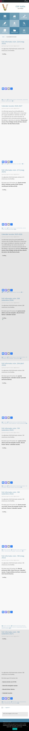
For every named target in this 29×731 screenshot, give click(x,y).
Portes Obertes (5, 423)
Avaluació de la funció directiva (19, 625)
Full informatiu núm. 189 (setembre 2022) (11, 493)
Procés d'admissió (12, 423)
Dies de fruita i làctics (20, 357)
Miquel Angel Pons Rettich (8, 108)
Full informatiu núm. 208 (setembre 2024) (11, 299)
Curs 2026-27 (19, 163)
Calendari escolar (12, 99)
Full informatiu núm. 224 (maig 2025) (13, 42)
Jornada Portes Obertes (21, 422)
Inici (3, 37)
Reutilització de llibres (9, 229)
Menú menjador (10, 358)
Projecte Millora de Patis (21, 627)
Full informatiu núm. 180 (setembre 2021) (11, 633)
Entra (27, 1)
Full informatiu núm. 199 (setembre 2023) (11, 429)
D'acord (15, 728)
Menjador (13, 551)
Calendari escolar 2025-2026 (12, 234)
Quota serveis (9, 101)
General (4, 549)
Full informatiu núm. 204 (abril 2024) (13, 364)
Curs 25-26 (18, 292)
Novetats (5, 99)
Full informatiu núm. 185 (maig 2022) (13, 557)
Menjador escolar (10, 487)
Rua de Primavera (5, 628)
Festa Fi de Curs (12, 627)
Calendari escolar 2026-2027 (12, 106)
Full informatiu (19, 99)
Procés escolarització (21, 423)
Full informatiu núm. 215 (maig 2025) (13, 171)
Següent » (7, 707)
